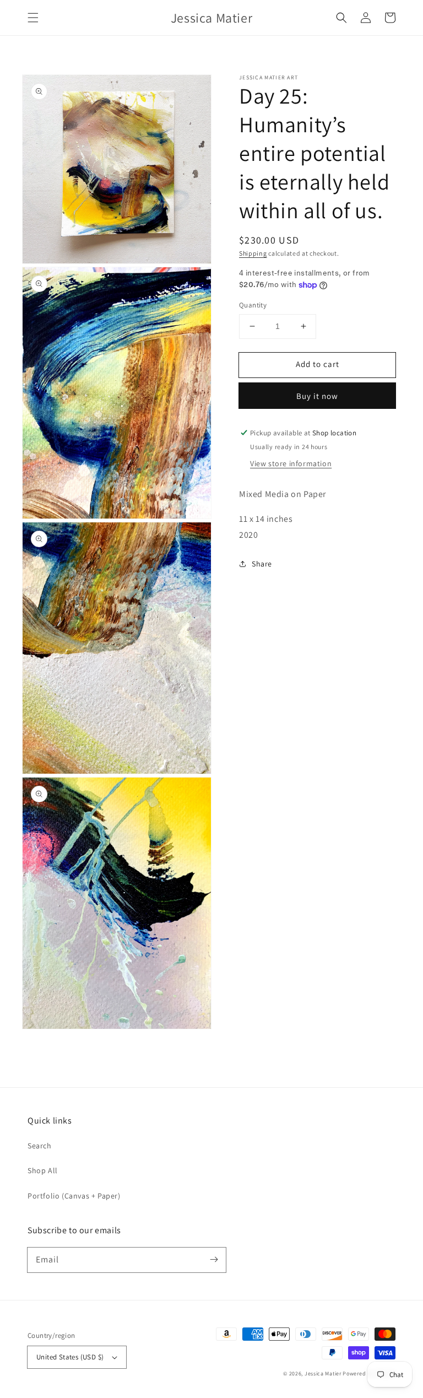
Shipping (253, 253)
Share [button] (262, 564)
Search (40, 1146)
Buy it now (317, 396)
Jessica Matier (323, 1373)
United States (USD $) (70, 1357)
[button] (33, 18)
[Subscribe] (214, 1260)
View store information (291, 463)
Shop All (43, 1170)
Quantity (253, 305)
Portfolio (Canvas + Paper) (74, 1196)
